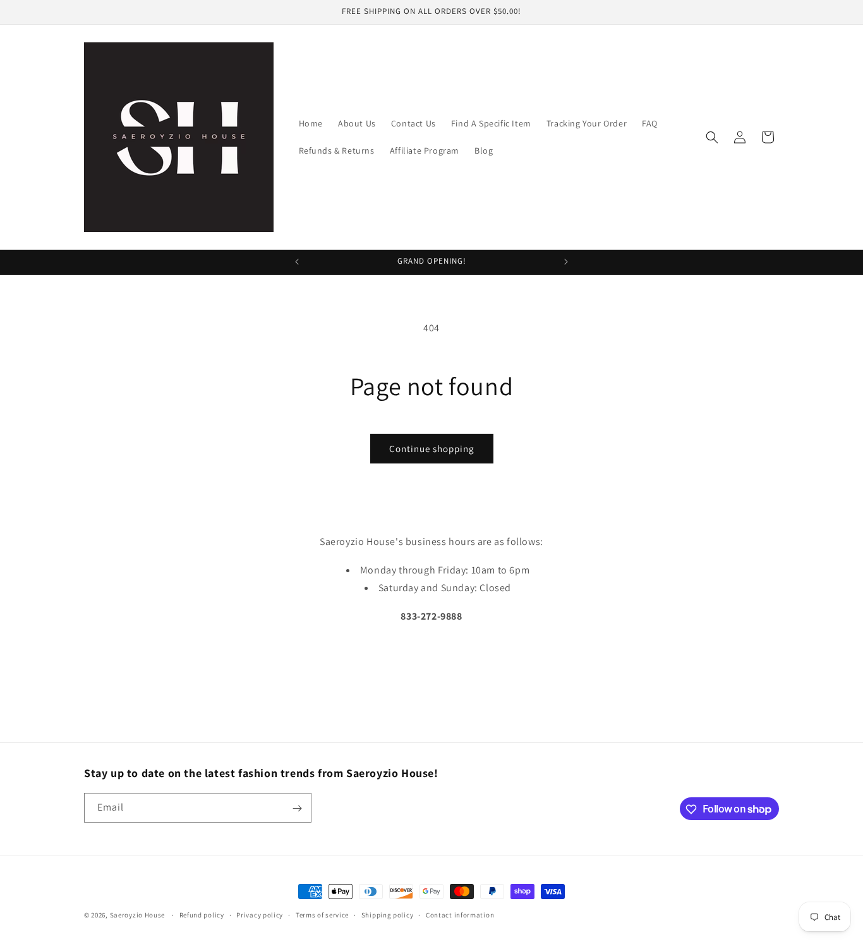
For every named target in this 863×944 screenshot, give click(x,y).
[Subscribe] (297, 808)
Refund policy (201, 914)
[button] (712, 137)
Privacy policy (259, 914)
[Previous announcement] (297, 262)
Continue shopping (431, 449)
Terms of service (322, 914)
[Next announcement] (566, 262)
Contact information (460, 914)
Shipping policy (387, 914)
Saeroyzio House (138, 914)
